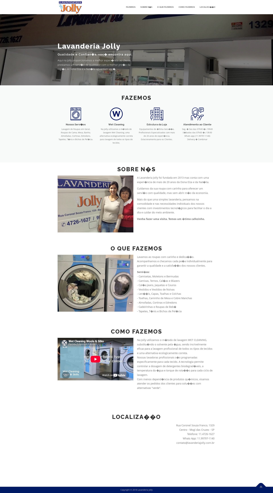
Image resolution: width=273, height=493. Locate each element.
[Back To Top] (261, 487)
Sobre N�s (146, 7)
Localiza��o (207, 7)
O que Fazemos (165, 7)
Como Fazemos (187, 7)
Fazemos (131, 7)
